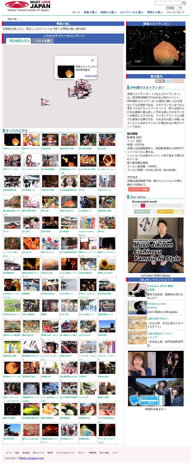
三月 (168, 81)
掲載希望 (92, 452)
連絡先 (50, 452)
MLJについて (38, 452)
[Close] (92, 60)
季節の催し (13, 18)
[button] (72, 93)
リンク (115, 452)
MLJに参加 (104, 452)
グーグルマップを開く (139, 189)
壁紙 (17, 452)
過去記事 (26, 452)
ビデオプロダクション (65, 452)
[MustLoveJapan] (28, 12)
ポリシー (82, 452)
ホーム (76, 12)
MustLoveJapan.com (31, 458)
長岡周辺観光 (177, 81)
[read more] (91, 75)
